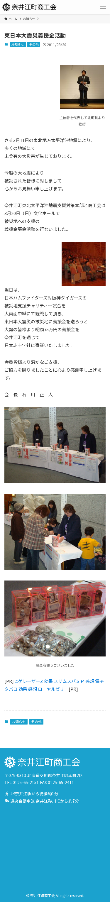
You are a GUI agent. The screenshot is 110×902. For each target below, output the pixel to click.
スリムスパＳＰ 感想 (74, 681)
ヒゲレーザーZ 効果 (33, 681)
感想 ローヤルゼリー (48, 689)
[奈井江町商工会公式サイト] (29, 7)
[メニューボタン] (103, 7)
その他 (34, 44)
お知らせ (17, 44)
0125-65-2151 (26, 782)
